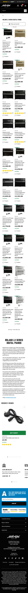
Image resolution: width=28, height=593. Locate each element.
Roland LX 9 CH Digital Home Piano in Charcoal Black (20, 105)
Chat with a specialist (15, 564)
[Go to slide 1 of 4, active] (12, 482)
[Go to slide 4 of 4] (16, 482)
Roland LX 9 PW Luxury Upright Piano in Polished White (20, 281)
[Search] (25, 10)
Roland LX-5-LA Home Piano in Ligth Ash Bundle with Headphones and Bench (20, 76)
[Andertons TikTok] (16, 558)
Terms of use (5, 562)
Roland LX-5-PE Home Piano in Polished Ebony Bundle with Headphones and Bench (8, 221)
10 (20, 456)
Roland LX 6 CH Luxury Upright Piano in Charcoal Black (20, 134)
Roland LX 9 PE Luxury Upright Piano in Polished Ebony (8, 134)
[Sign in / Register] (18, 6)
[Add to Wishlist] (11, 29)
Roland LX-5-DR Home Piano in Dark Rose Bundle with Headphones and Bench (19, 164)
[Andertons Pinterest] (22, 558)
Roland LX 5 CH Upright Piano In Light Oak (20, 44)
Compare (6, 56)
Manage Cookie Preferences (20, 562)
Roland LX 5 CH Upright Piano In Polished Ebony (7, 193)
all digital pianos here (10, 397)
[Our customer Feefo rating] (14, 510)
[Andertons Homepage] (6, 5)
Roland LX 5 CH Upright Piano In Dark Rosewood (8, 163)
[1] (12, 113)
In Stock (5, 54)
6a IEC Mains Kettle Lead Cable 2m (10, 438)
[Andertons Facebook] (9, 558)
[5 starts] (7, 113)
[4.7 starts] (6, 444)
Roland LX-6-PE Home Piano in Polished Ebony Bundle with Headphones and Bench (8, 312)
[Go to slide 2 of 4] (13, 482)
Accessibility (11, 562)
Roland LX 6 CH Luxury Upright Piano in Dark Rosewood (8, 75)
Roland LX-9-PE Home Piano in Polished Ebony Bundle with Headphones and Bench (20, 221)
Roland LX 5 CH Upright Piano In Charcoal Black (7, 105)
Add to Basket (14, 433)
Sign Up (14, 503)
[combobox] (14, 10)
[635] (13, 444)
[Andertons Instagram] (12, 558)
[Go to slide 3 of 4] (14, 482)
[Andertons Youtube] (5, 558)
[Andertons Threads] (19, 558)
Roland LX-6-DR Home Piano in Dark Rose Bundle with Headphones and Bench (7, 282)
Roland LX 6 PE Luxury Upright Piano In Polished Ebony (20, 193)
